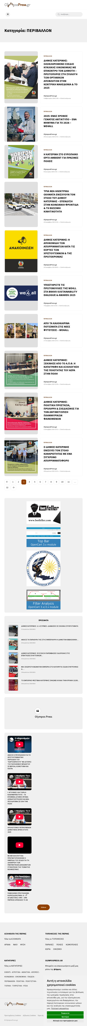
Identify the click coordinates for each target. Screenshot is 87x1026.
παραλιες (49, 944)
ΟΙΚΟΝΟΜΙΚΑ (20, 977)
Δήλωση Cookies (29, 1015)
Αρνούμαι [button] (65, 1017)
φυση (22, 944)
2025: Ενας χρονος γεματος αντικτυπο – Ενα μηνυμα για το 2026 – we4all (60, 121)
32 (7, 487)
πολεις (59, 944)
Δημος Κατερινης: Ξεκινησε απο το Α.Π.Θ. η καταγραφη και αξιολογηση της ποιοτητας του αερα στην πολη (61, 367)
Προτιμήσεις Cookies (12, 1015)
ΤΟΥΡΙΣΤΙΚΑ (17, 986)
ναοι (15, 944)
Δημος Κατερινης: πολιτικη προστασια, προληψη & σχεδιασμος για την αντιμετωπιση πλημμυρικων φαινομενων (61, 410)
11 (69, 482)
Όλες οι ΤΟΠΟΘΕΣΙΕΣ (54, 939)
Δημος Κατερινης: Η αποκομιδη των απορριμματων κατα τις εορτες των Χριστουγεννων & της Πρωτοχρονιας (59, 248)
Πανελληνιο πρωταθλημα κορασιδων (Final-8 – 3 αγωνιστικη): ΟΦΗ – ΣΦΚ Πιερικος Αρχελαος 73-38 (18, 896)
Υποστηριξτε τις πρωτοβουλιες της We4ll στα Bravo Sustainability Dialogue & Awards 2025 (60, 290)
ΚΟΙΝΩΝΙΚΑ (9, 977)
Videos (43, 907)
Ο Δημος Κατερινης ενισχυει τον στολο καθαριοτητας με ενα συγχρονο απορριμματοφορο (58, 454)
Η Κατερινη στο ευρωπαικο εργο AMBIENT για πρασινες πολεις (61, 157)
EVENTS (7, 972)
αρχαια (7, 944)
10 (62, 482)
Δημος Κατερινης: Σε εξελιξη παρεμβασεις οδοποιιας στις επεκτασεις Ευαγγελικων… (45, 654)
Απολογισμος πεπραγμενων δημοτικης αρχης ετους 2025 (19, 829)
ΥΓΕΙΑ (25, 986)
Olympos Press (43, 717)
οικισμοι (57, 949)
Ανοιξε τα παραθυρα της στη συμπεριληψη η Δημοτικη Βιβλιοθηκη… (50, 639)
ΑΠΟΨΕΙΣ (35, 972)
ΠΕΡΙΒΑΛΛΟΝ (9, 981)
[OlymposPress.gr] (17, 4)
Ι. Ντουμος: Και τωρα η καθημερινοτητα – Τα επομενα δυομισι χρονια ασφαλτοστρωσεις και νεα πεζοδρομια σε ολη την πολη (18, 798)
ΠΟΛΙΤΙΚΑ (20, 981)
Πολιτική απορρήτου (60, 1008)
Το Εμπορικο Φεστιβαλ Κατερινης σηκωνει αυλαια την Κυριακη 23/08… (50, 680)
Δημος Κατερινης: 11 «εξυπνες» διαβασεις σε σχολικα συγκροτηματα (49, 626)
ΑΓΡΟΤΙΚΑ (16, 972)
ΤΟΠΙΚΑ (7, 986)
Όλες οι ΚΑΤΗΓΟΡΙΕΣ (13, 966)
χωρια (47, 949)
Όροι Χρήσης (43, 1015)
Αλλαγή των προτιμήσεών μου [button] (65, 1021)
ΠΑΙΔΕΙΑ (31, 977)
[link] (60, 1008)
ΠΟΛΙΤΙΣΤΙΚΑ (31, 981)
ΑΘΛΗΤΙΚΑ (26, 972)
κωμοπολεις (72, 944)
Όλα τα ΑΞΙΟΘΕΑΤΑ (12, 939)
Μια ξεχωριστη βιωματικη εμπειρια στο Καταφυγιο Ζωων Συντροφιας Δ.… (49, 668)
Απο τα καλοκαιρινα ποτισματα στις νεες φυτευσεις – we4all (57, 326)
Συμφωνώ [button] (65, 1013)
